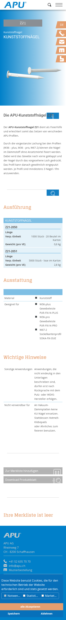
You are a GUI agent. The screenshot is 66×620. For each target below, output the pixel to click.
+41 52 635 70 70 (20, 561)
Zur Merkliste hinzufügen (21, 471)
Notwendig (14, 596)
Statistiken (33, 596)
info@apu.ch (17, 566)
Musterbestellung (20, 570)
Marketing (51, 596)
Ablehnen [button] (46, 613)
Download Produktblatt (20, 480)
